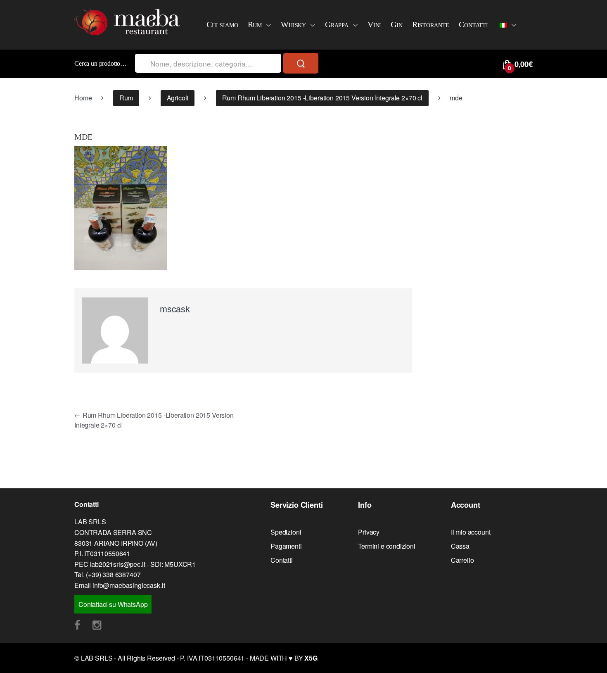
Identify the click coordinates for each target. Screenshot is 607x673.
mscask (175, 308)
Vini (374, 24)
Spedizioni (285, 532)
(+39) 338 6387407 (113, 574)
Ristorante (430, 24)
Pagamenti (286, 546)
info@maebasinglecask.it (128, 585)
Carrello (462, 560)
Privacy (368, 532)
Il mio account (471, 532)
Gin (397, 24)
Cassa (460, 546)
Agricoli (178, 97)
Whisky (293, 24)
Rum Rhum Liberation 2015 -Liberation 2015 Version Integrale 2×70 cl (322, 97)
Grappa (337, 24)
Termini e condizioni (386, 546)
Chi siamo (222, 24)
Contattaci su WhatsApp (112, 604)
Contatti (473, 24)
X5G (311, 658)
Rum (255, 24)
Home (83, 97)
